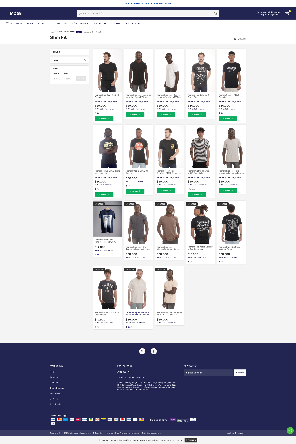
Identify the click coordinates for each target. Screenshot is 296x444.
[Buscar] (215, 13)
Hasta (67, 73)
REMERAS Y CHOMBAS (66, 32)
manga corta (89, 32)
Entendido (191, 440)
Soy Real (115, 23)
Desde (56, 73)
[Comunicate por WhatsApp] (290, 430)
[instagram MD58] (142, 351)
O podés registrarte (270, 14)
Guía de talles (133, 23)
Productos (44, 23)
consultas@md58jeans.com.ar (130, 377)
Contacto (61, 23)
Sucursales (100, 23)
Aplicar (81, 78)
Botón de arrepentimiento (151, 433)
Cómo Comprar (80, 23)
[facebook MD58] (154, 351)
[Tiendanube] (236, 433)
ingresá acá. (135, 433)
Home (30, 23)
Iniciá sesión (273, 12)
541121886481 (123, 372)
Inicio (52, 32)
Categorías (16, 23)
